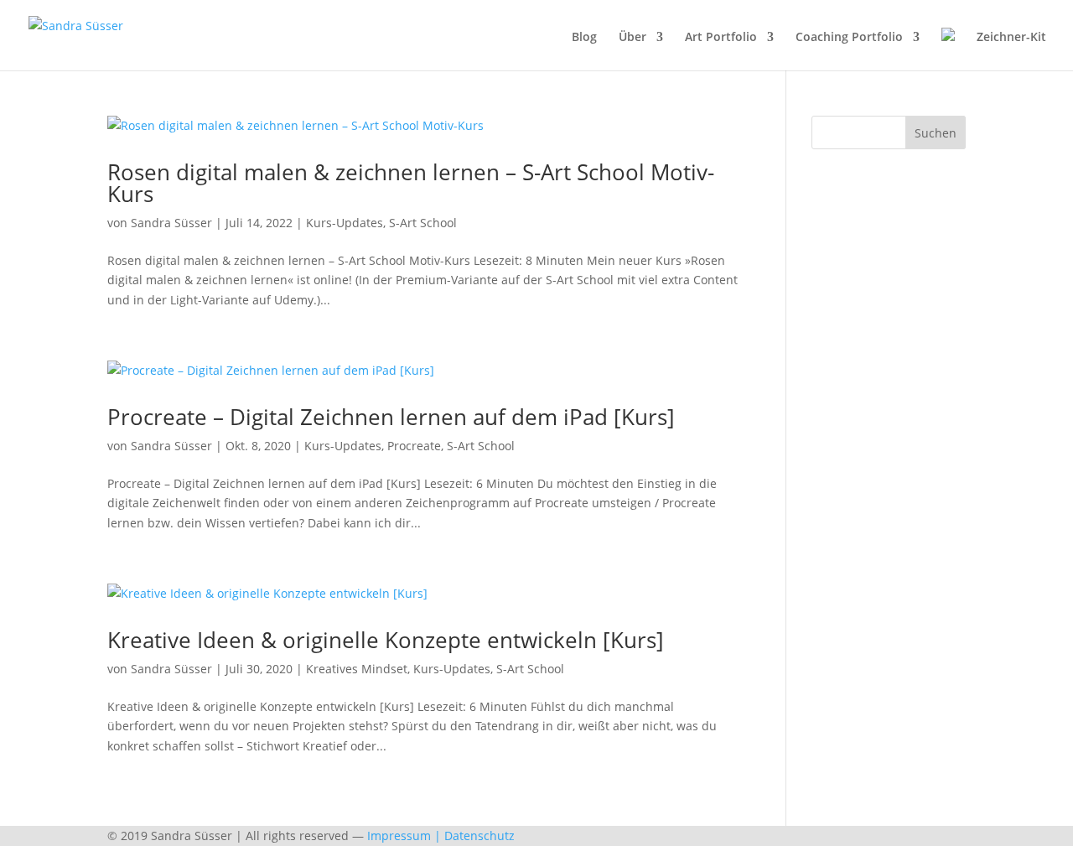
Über (632, 37)
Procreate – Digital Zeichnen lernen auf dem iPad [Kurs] (391, 417)
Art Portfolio (721, 37)
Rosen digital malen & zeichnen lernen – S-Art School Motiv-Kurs (410, 183)
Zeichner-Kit (1011, 37)
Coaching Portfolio (849, 37)
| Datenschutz (474, 835)
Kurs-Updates (344, 223)
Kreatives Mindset (356, 669)
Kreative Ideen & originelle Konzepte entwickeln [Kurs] (385, 640)
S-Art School (423, 223)
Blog (584, 37)
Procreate (414, 446)
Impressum (399, 835)
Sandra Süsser (171, 223)
